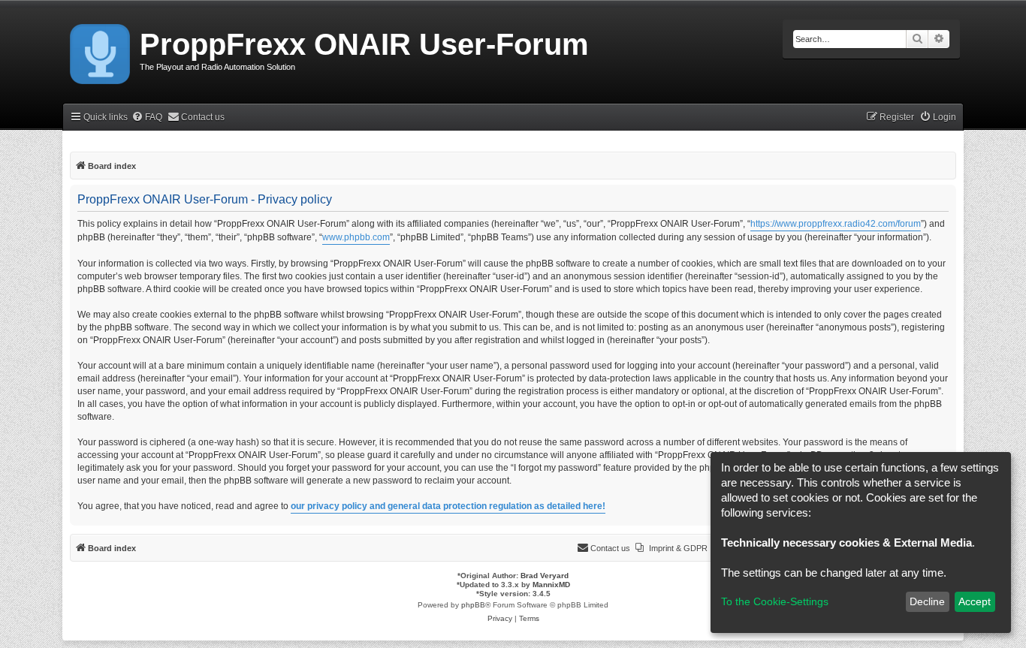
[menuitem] (146, 117)
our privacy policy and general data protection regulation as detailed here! (448, 506)
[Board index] (101, 51)
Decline (927, 601)
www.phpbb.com (356, 237)
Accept (974, 601)
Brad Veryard (545, 575)
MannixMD (551, 584)
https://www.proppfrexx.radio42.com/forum (835, 224)
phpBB (473, 605)
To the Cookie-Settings (774, 601)
